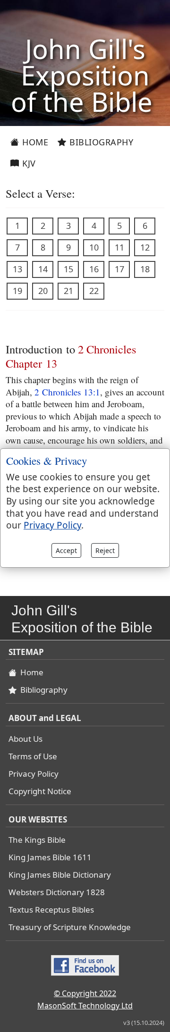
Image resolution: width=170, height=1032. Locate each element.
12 (145, 247)
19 (17, 290)
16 (94, 269)
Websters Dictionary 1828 (56, 892)
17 (119, 269)
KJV (28, 163)
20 (43, 290)
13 (17, 269)
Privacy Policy (33, 773)
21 (68, 290)
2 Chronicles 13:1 (67, 392)
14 (43, 269)
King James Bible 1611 (50, 857)
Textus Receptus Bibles (51, 909)
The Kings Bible (37, 839)
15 (68, 269)
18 (145, 269)
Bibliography (100, 142)
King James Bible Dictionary (59, 874)
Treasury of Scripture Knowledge (69, 927)
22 (94, 290)
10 (94, 247)
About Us (25, 738)
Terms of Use (32, 756)
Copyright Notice (39, 791)
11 (119, 247)
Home (34, 142)
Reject (105, 550)
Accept (66, 550)
